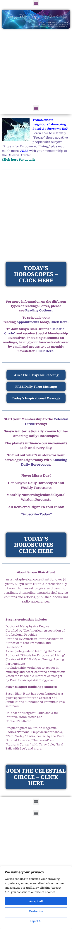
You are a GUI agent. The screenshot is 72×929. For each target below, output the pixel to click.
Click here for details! (19, 159)
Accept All (36, 901)
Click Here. (45, 351)
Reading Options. (39, 310)
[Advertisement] (36, 66)
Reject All (36, 921)
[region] (36, 897)
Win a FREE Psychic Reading (36, 375)
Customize (36, 911)
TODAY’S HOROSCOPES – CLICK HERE (36, 545)
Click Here (59, 322)
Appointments (28, 322)
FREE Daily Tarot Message (36, 386)
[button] (36, 3)
